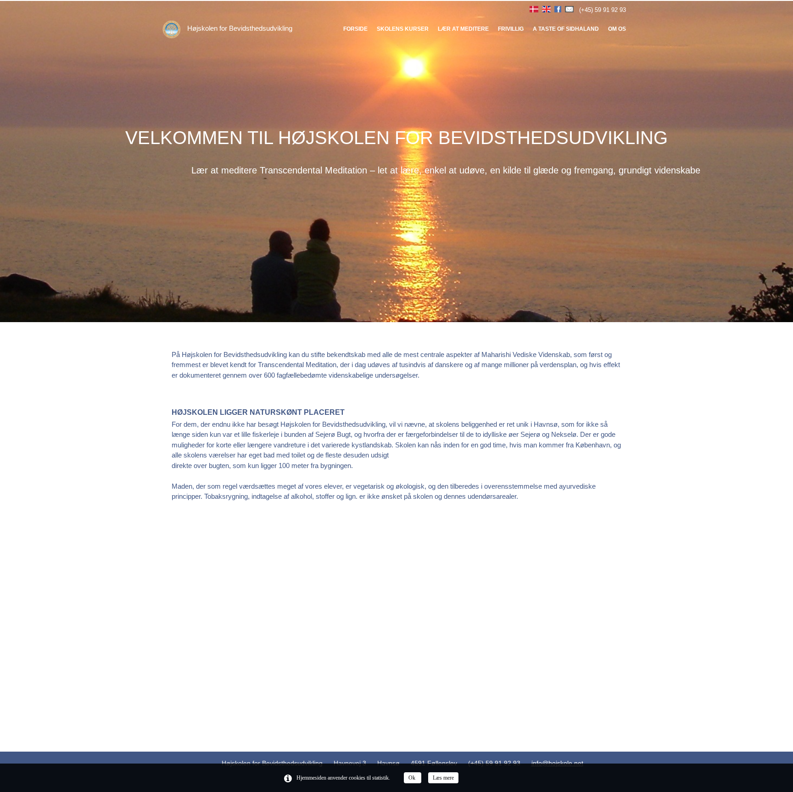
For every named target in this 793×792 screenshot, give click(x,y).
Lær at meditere (463, 29)
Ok (412, 778)
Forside (355, 29)
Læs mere (443, 778)
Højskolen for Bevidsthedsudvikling (238, 28)
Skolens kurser (403, 29)
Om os (617, 29)
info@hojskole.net (557, 763)
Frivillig (511, 29)
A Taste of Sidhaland (566, 29)
